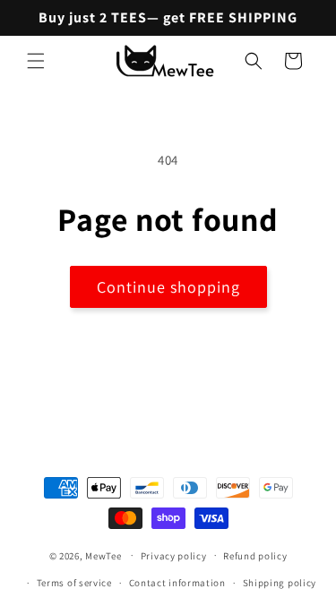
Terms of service (74, 582)
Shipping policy (280, 582)
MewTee (103, 555)
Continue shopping (168, 287)
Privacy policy (174, 556)
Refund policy (255, 556)
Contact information (177, 582)
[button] (36, 61)
